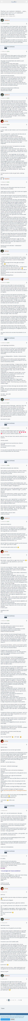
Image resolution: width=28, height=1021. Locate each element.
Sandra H (4, 16)
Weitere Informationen (5, 1019)
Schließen (12, 1019)
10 (19, 1000)
